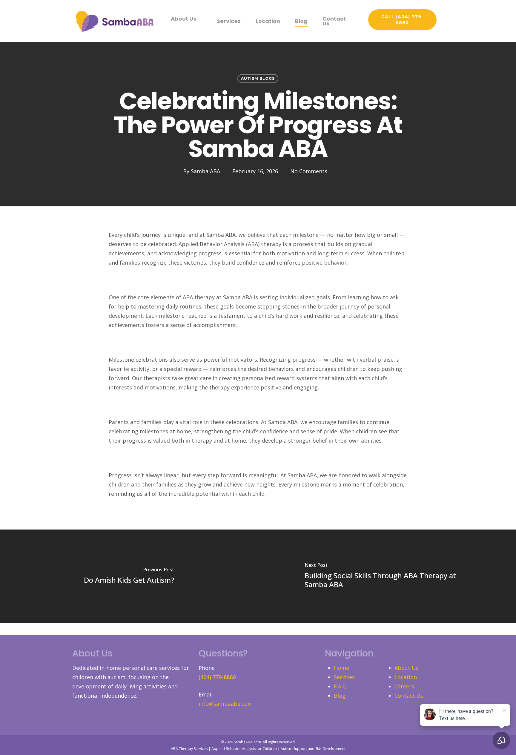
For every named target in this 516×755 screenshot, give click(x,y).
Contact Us (408, 695)
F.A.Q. (341, 686)
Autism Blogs (258, 78)
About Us (406, 667)
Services (344, 677)
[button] (402, 19)
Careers (404, 686)
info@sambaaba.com (226, 703)
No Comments (308, 171)
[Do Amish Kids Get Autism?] (129, 576)
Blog (339, 695)
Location (405, 677)
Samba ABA (205, 171)
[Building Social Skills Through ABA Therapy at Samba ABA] (387, 576)
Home (341, 667)
